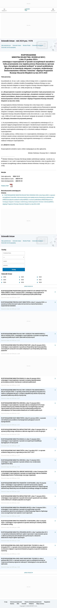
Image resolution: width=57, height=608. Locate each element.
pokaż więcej (28, 572)
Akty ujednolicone (6, 45)
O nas (5, 602)
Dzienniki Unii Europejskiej (8, 47)
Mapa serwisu (40, 603)
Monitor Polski (26, 45)
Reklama (31, 603)
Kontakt (24, 603)
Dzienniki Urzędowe (37, 45)
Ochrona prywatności (16, 602)
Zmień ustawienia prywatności (33, 602)
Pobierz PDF (5, 186)
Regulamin (47, 602)
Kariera (12, 603)
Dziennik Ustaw (17, 45)
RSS (18, 603)
